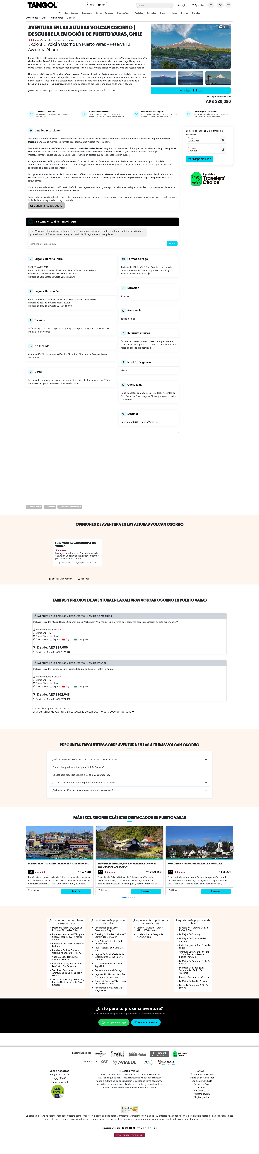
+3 (224, 26)
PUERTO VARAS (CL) (38, 267)
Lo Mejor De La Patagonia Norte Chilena (150, 935)
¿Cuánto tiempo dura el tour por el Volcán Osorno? (78, 767)
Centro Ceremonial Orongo (108, 970)
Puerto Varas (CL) (150, 421)
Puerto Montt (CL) (130, 421)
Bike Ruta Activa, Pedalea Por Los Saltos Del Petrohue (67, 965)
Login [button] (183, 5)
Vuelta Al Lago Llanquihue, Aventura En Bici (65, 958)
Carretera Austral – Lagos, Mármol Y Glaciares (150, 929)
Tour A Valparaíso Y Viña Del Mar (109, 949)
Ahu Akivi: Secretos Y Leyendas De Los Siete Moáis (110, 982)
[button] (154, 5)
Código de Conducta (201, 1080)
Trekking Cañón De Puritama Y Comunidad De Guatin (110, 935)
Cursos (174, 13)
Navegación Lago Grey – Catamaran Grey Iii (107, 929)
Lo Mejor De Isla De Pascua (193, 981)
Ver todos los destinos (68, 13)
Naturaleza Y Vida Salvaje (70, 507)
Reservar (76, 891)
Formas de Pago (201, 1084)
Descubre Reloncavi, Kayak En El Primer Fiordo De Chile (67, 929)
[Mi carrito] (220, 5)
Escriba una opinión (62, 578)
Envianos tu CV (201, 1090)
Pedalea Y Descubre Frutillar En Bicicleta (68, 945)
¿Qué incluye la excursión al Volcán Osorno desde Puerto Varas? (84, 759)
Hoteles (184, 13)
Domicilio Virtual (59, 1081)
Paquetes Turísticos (104, 13)
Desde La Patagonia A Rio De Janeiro (193, 986)
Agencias (199, 5)
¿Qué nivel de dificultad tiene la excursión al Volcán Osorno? (82, 790)
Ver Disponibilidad (190, 90)
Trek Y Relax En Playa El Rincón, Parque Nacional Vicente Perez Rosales (68, 982)
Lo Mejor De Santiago (190, 934)
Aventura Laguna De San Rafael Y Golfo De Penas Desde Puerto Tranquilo (195, 954)
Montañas (50, 507)
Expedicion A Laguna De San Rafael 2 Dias (193, 929)
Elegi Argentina (201, 1097)
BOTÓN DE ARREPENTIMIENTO (130, 1135)
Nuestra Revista (202, 1093)
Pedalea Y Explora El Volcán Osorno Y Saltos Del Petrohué (67, 951)
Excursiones (87, 13)
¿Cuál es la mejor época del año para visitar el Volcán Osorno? (83, 782)
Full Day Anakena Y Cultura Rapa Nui (108, 965)
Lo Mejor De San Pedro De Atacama (192, 939)
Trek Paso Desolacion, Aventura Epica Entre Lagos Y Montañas (67, 973)
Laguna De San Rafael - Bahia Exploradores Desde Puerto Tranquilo (109, 957)
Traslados (139, 13)
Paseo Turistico (35, 507)
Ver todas (85, 578)
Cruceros (163, 13)
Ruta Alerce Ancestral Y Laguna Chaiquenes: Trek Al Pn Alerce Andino (68, 937)
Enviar (172, 243)
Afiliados (201, 1071)
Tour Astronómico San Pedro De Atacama (109, 942)
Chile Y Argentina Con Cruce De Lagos (195, 946)
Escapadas (151, 13)
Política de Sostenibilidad (201, 1077)
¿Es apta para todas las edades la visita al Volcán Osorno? (81, 774)
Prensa (201, 1087)
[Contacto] (210, 5)
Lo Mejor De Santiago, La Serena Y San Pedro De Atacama (192, 970)
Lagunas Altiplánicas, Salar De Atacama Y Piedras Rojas (110, 975)
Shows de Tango (124, 13)
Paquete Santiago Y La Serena (194, 977)
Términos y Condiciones (202, 1074)
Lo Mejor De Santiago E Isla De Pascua (194, 962)
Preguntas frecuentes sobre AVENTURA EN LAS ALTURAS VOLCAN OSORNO (129, 745)
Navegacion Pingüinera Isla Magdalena (108, 989)
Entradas (196, 13)
